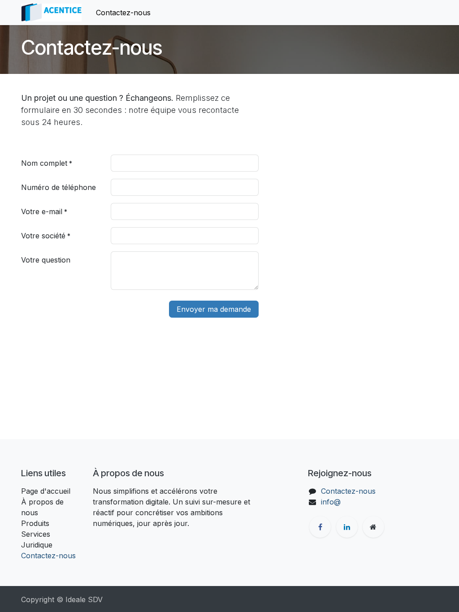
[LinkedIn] (347, 527)
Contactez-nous (48, 555)
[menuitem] (123, 13)
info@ (331, 501)
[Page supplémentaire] (373, 527)
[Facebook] (320, 527)
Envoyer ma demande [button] (214, 309)
